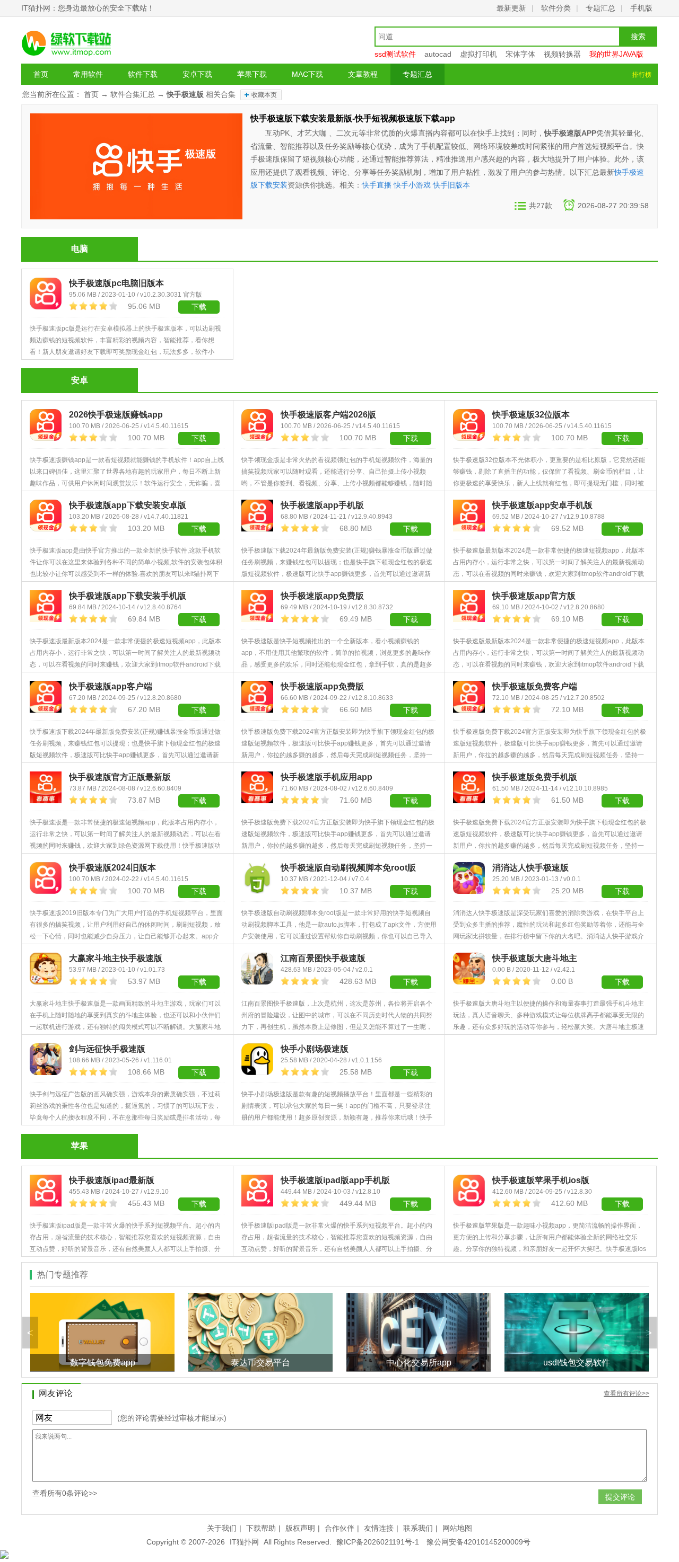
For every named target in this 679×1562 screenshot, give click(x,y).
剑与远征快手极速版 (107, 1048)
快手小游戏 (412, 185)
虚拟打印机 (478, 54)
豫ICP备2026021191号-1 (377, 1542)
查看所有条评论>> (64, 1493)
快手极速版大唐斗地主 (534, 958)
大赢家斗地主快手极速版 (115, 958)
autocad (437, 54)
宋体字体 (520, 54)
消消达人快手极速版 (530, 867)
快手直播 (376, 185)
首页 (40, 74)
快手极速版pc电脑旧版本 (116, 283)
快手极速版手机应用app (326, 777)
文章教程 (363, 74)
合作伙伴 (339, 1528)
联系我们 (418, 1528)
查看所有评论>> (626, 1393)
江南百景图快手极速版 (323, 958)
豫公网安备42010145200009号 (478, 1542)
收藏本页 (264, 95)
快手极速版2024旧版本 (112, 867)
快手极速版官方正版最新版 (120, 777)
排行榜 (641, 74)
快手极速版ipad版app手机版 (335, 1180)
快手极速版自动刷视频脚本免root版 (348, 867)
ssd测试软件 (395, 54)
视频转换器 (562, 54)
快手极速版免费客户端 (534, 686)
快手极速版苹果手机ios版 (540, 1180)
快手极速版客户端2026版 (328, 414)
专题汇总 (600, 8)
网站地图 (457, 1528)
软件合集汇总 (132, 94)
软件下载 (143, 74)
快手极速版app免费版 (322, 595)
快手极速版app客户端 (110, 686)
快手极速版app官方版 (534, 595)
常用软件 (88, 74)
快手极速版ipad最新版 (111, 1180)
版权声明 (300, 1528)
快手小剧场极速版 (315, 1048)
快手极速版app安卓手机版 (542, 505)
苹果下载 (252, 74)
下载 (198, 307)
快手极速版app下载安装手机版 (127, 595)
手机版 (641, 8)
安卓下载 (197, 74)
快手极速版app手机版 (322, 505)
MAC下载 (307, 74)
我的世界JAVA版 (616, 54)
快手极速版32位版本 (531, 414)
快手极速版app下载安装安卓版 (127, 505)
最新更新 (511, 8)
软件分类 (556, 8)
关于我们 (222, 1528)
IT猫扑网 (244, 1542)
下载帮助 (261, 1528)
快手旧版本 (451, 185)
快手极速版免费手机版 (534, 777)
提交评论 (620, 1497)
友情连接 (379, 1528)
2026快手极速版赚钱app (116, 414)
